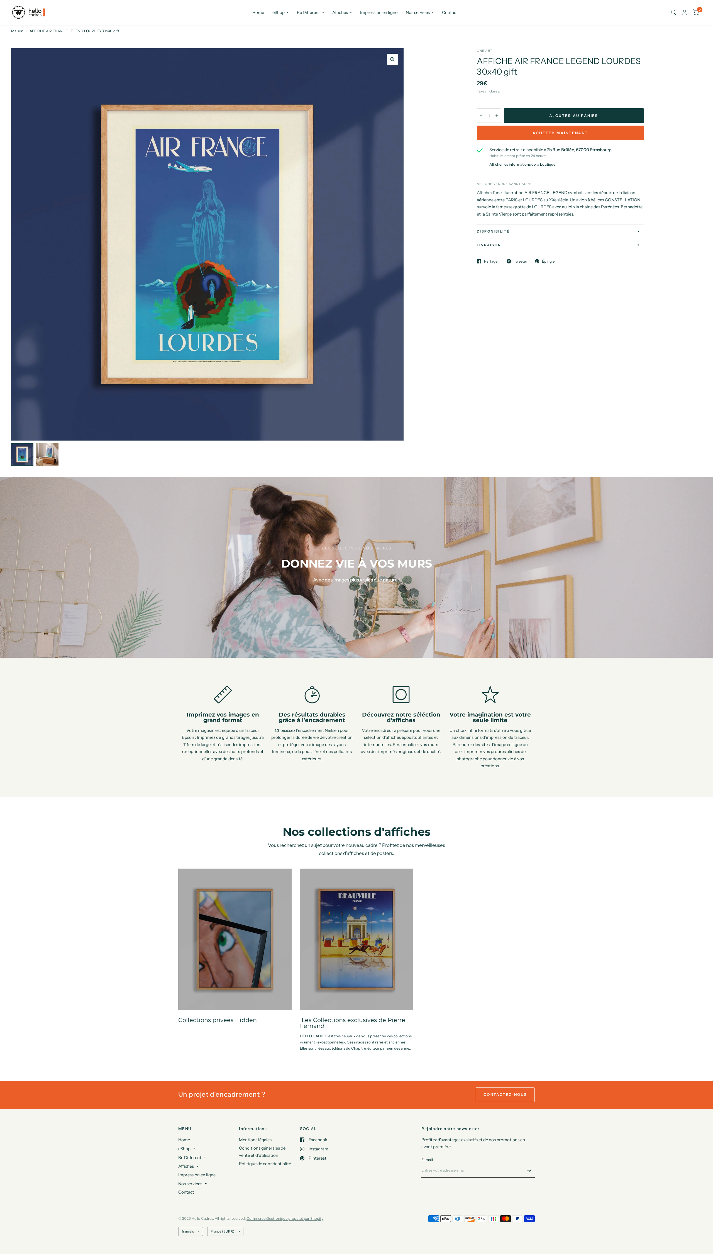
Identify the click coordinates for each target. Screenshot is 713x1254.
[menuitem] (258, 12)
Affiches (340, 12)
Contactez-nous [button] (505, 1094)
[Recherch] (673, 12)
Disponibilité (493, 231)
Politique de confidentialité (265, 1163)
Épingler (549, 261)
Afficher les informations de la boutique (522, 164)
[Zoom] (392, 59)
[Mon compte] (684, 12)
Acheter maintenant (560, 133)
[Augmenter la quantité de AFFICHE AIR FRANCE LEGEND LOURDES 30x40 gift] (496, 116)
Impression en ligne (378, 12)
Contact (450, 12)
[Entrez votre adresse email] (529, 1170)
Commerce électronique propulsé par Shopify (284, 1218)
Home (258, 12)
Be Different (308, 12)
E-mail (427, 1159)
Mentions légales (255, 1139)
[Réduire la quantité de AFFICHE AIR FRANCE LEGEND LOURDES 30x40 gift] (481, 116)
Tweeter (520, 261)
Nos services (418, 12)
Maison (17, 31)
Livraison (489, 245)
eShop (278, 12)
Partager (491, 261)
